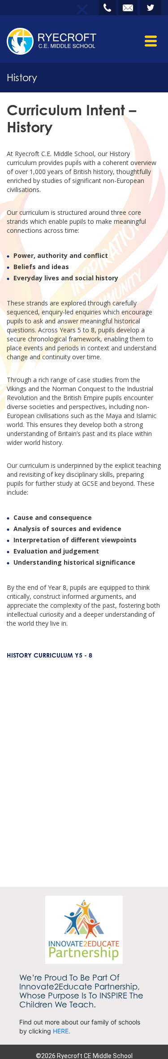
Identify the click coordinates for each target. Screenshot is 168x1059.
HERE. (61, 1031)
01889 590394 (107, 7)
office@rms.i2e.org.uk (128, 7)
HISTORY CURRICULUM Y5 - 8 (49, 655)
